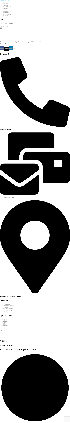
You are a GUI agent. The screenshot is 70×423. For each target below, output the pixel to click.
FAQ (1, 330)
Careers (2, 333)
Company (6, 5)
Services (5, 3)
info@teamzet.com (7, 197)
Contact (5, 8)
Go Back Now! (4, 26)
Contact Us (2, 336)
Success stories (7, 6)
